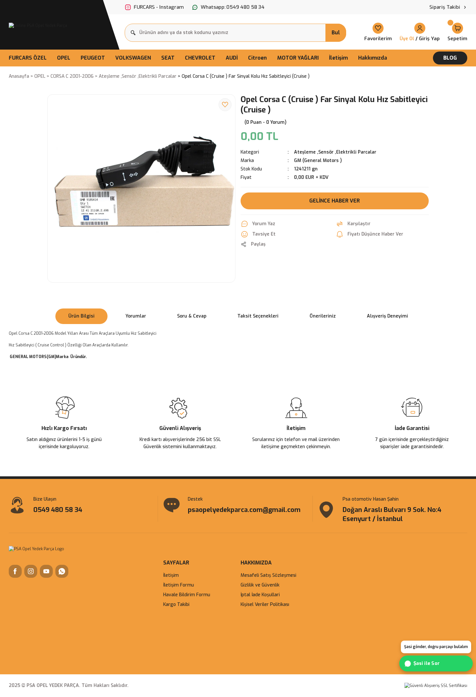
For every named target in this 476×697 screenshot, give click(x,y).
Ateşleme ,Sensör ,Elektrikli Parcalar (335, 152)
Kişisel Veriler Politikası (265, 604)
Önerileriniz (323, 316)
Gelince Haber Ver (334, 200)
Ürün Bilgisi (81, 316)
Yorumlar (136, 316)
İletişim (171, 575)
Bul (336, 32)
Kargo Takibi (176, 604)
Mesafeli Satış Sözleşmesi (268, 575)
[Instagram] (30, 571)
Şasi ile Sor (427, 663)
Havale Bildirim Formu (186, 595)
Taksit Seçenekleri (257, 316)
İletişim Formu (178, 585)
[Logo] (38, 25)
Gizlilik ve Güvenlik (260, 585)
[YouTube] (46, 571)
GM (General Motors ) (318, 160)
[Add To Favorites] (225, 104)
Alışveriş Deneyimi (387, 316)
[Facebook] (15, 571)
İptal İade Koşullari (260, 595)
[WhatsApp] (61, 571)
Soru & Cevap (191, 316)
